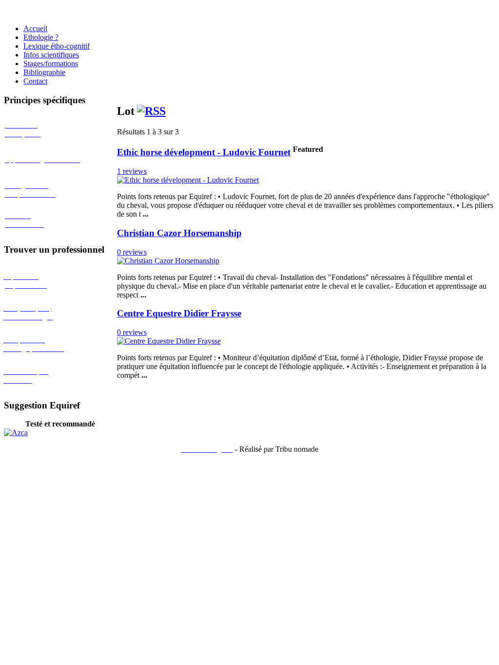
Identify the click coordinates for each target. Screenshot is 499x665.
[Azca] (16, 432)
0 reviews (132, 252)
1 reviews (132, 171)
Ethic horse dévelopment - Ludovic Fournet (203, 152)
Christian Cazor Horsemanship (179, 233)
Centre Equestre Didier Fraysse (179, 313)
